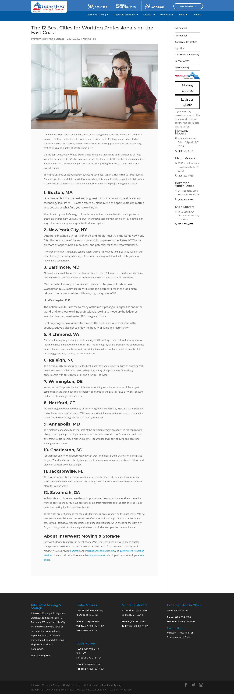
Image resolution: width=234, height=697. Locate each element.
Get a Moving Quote (188, 6)
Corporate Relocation (124, 15)
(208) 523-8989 (97, 7)
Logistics (147, 15)
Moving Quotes (187, 88)
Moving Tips (89, 38)
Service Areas (182, 60)
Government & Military (187, 54)
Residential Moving (96, 15)
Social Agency (114, 685)
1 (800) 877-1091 (95, 625)
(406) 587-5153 (126, 7)
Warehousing (167, 15)
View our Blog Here (41, 655)
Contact (197, 15)
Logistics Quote (187, 102)
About (181, 15)
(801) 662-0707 (154, 7)
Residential (181, 35)
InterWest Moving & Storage (49, 38)
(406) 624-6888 (185, 199)
